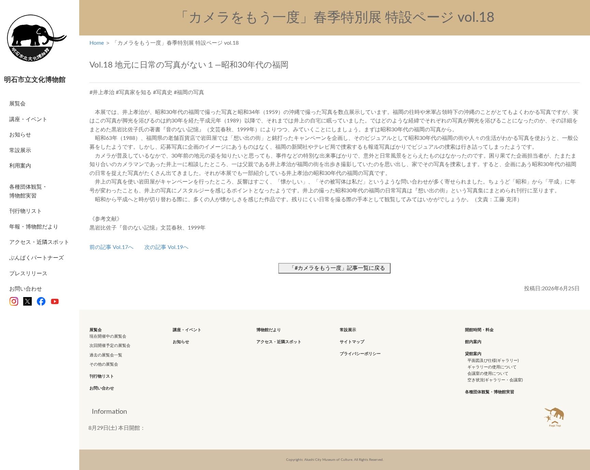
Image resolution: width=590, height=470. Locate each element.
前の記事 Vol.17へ (111, 247)
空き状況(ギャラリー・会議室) (495, 380)
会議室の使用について (487, 373)
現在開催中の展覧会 (107, 336)
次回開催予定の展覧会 (109, 345)
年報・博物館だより (33, 227)
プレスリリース (28, 273)
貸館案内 (473, 354)
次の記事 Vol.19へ (166, 247)
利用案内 (20, 165)
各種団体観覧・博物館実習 (28, 191)
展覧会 (17, 103)
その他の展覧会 (103, 364)
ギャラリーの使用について (492, 367)
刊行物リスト (25, 211)
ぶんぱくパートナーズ (36, 258)
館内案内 (473, 342)
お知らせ (20, 134)
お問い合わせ (25, 289)
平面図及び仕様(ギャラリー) (493, 360)
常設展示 (20, 150)
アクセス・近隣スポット (39, 242)
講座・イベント (28, 119)
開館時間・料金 (479, 330)
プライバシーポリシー (360, 354)
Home (96, 43)
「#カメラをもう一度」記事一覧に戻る (337, 268)
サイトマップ (352, 342)
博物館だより (268, 330)
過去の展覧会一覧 (105, 355)
